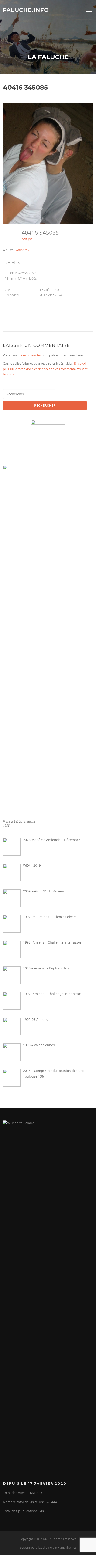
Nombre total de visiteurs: (24, 1502)
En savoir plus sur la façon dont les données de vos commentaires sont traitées (45, 368)
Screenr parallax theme (36, 1547)
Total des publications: (21, 1511)
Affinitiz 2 (22, 250)
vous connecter (30, 355)
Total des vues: (15, 1492)
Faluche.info (26, 10)
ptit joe (27, 239)
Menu (89, 10)
